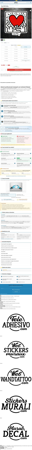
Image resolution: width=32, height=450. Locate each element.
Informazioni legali (2, 306)
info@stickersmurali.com (3, 308)
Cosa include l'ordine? (4, 253)
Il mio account (9, 308)
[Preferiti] (27, 2)
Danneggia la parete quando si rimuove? (7, 249)
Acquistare (1, 302)
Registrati (16, 291)
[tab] (2, 40)
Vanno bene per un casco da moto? (6, 264)
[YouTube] (3, 448)
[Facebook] (1, 448)
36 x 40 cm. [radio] (6, 53)
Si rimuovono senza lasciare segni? (6, 262)
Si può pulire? (3, 251)
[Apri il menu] (1, 3)
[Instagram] (0, 448)
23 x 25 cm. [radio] (6, 51)
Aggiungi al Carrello (19, 69)
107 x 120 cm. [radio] (16, 60)
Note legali (1, 446)
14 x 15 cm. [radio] (16, 49)
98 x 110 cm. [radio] (6, 60)
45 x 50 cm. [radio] (25, 53)
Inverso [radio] (8, 42)
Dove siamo (13, 308)
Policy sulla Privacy (17, 289)
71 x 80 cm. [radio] (6, 58)
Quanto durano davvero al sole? (6, 257)
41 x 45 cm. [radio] (16, 53)
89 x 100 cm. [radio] (26, 58)
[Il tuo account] (29, 2)
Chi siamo (1, 304)
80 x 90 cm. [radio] (16, 58)
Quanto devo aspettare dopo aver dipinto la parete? (9, 247)
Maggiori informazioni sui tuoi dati (3, 293)
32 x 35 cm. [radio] (25, 51)
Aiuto (11, 308)
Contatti (1, 308)
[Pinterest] (2, 448)
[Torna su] (0, 449)
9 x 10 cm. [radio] (24, 46)
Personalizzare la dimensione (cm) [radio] (26, 60)
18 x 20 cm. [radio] (25, 49)
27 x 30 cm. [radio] (16, 51)
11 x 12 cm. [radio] (6, 49)
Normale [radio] (5, 42)
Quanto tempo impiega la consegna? (6, 255)
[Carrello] (31, 2)
